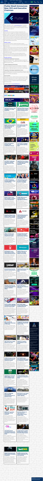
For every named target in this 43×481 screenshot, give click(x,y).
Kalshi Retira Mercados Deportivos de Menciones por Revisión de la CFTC (34, 340)
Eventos (12, 2)
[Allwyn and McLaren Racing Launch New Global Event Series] (10, 230)
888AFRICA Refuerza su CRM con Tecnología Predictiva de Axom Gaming (34, 345)
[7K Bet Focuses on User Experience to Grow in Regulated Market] (10, 354)
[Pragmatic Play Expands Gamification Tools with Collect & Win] (23, 318)
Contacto (11, 0)
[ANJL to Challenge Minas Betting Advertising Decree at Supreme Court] (10, 389)
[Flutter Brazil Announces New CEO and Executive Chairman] (16, 18)
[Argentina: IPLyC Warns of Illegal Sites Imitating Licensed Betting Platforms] (23, 157)
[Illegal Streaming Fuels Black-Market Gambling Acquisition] (10, 449)
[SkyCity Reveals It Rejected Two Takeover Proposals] (23, 281)
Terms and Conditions (5, 1)
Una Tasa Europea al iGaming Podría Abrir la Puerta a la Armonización (33, 343)
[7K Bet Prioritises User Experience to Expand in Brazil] (23, 371)
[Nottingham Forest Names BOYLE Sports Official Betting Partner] (10, 247)
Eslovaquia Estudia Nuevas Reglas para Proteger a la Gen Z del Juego (34, 335)
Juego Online (5, 3)
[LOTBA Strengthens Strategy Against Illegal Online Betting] (10, 176)
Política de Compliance (20, 1)
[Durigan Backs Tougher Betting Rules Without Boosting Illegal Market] (23, 426)
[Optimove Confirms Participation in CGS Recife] (23, 337)
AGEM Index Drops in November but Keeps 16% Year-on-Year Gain (37, 479)
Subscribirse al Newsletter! (34, 5)
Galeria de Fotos (15, 3)
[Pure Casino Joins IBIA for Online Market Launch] (23, 121)
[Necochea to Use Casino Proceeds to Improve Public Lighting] (23, 389)
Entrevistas (19, 2)
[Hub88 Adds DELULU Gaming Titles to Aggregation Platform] (23, 193)
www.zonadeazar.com (18, 25)
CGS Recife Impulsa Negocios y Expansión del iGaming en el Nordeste (33, 350)
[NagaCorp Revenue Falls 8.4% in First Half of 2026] (23, 265)
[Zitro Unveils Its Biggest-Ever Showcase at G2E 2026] (10, 318)
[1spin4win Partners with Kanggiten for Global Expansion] (10, 104)
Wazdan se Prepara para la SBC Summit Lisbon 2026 (34, 347)
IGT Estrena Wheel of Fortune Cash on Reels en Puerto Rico (33, 333)
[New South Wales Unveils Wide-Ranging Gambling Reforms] (23, 300)
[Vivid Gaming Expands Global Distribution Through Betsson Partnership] (23, 211)
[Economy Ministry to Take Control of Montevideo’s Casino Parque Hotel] (23, 408)
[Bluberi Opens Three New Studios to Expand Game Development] (10, 193)
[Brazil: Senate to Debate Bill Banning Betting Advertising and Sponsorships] (10, 121)
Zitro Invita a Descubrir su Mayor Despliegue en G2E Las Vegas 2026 (34, 328)
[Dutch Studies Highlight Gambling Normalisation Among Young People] (10, 300)
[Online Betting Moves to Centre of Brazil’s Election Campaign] (23, 176)
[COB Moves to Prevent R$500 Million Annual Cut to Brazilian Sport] (10, 371)
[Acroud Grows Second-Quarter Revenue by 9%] (10, 265)
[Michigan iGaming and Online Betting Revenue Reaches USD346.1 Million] (10, 281)
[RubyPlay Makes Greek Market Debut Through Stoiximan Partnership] (10, 211)
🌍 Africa (23, 3)
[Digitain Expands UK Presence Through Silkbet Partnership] (23, 247)
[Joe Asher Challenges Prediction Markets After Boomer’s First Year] (10, 157)
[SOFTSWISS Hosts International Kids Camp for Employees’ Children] (23, 354)
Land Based (9, 3)
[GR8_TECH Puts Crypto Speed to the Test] (10, 337)
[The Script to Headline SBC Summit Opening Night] (23, 139)
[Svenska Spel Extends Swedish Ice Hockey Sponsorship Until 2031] (23, 230)
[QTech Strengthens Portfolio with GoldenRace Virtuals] (10, 139)
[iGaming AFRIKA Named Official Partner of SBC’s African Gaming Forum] (23, 104)
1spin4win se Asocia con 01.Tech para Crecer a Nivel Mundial (34, 337)
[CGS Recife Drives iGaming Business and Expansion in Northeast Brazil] (10, 426)
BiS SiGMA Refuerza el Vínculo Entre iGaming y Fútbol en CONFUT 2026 (33, 331)
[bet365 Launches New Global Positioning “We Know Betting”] (23, 449)
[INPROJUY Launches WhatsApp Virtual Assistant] (10, 408)
